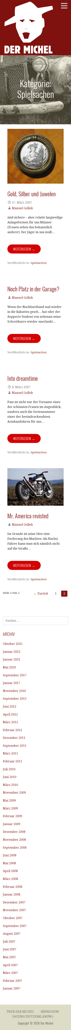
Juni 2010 (9, 777)
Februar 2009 (12, 816)
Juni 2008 (9, 855)
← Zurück (41, 593)
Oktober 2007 (13, 918)
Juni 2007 (9, 949)
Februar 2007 (12, 981)
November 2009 (14, 792)
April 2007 (10, 965)
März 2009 (10, 808)
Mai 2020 (9, 667)
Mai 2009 (9, 800)
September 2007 (15, 926)
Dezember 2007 (14, 902)
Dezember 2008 (14, 832)
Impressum (50, 1011)
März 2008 (10, 879)
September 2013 (15, 698)
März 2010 (10, 785)
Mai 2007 (9, 957)
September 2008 (15, 847)
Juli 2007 (9, 941)
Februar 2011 (12, 761)
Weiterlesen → (24, 249)
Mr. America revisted (27, 515)
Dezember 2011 (14, 738)
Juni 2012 (9, 706)
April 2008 (10, 871)
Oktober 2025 (13, 644)
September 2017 (15, 675)
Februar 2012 (12, 730)
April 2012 (10, 714)
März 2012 (10, 722)
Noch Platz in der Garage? (33, 288)
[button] (65, 6)
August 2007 (11, 933)
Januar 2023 (11, 652)
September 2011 (15, 745)
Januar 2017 (11, 683)
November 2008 (14, 839)
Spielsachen (39, 262)
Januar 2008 (11, 894)
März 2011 (10, 753)
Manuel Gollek (22, 208)
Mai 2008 (9, 863)
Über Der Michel (20, 1011)
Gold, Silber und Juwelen (31, 193)
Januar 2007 (11, 988)
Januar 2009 (11, 824)
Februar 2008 (12, 887)
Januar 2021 (11, 659)
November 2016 (14, 691)
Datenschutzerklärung (32, 1016)
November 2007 (14, 910)
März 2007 (10, 973)
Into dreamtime (22, 378)
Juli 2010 (9, 769)
